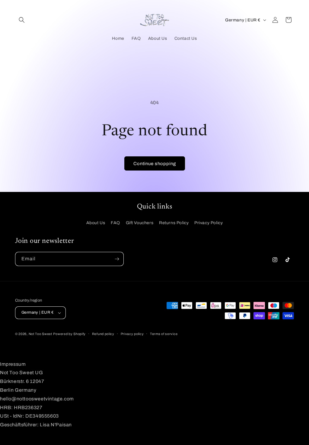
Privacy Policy (208, 223)
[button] (21, 20)
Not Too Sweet (40, 334)
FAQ (115, 223)
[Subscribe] (116, 259)
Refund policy (103, 334)
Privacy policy (132, 334)
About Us (95, 223)
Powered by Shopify (69, 334)
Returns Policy (174, 223)
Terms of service (163, 334)
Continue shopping (154, 163)
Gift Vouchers (140, 223)
